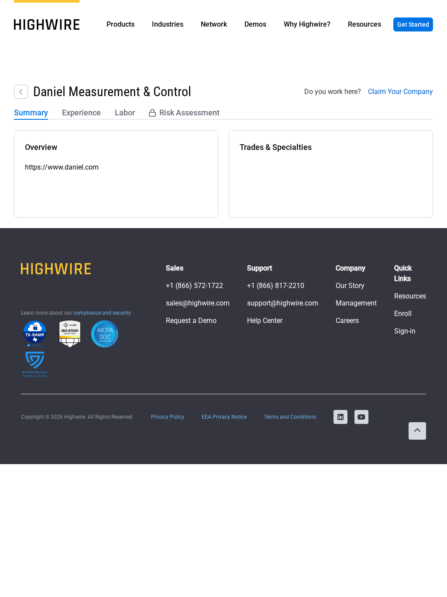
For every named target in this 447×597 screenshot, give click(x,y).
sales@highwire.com (198, 303)
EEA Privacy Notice (224, 417)
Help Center (264, 320)
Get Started (413, 24)
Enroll (403, 313)
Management (356, 303)
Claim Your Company (400, 91)
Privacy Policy (167, 417)
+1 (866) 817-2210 (275, 285)
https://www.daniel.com (62, 167)
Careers (347, 320)
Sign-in (405, 331)
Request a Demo (191, 320)
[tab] (31, 113)
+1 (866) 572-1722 (194, 285)
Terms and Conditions (290, 417)
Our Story (350, 285)
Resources (410, 296)
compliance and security (102, 313)
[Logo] (46, 24)
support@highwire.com (282, 303)
